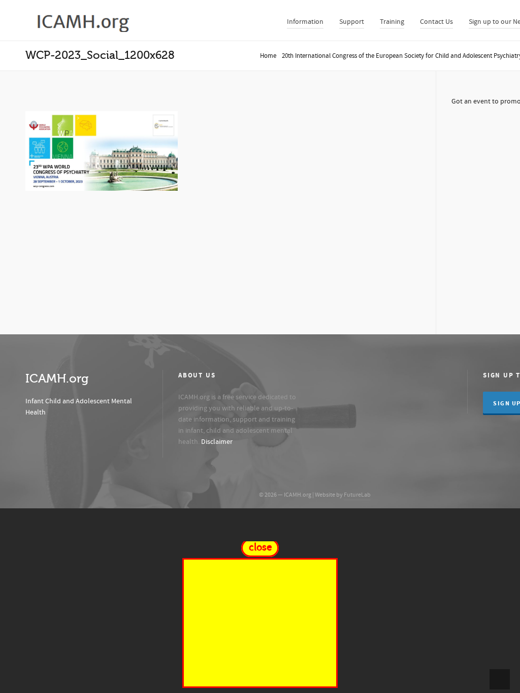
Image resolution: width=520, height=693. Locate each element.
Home (268, 56)
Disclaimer (217, 441)
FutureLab (357, 495)
